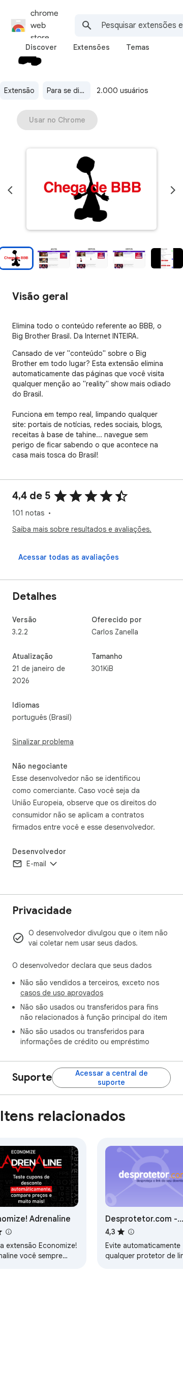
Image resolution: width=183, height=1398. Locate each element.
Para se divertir (68, 90)
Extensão (19, 90)
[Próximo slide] (173, 190)
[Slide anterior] (10, 190)
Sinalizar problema (43, 741)
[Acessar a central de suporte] (111, 1078)
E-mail (36, 863)
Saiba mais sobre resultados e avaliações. (81, 529)
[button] (91, 190)
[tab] (41, 47)
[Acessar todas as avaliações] (68, 557)
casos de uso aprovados (61, 992)
